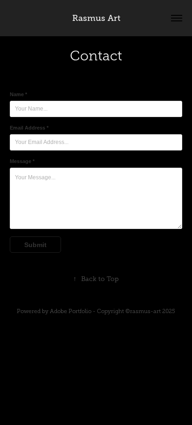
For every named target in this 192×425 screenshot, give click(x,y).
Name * (18, 94)
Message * (22, 161)
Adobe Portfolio (70, 311)
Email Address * (29, 128)
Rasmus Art (96, 18)
